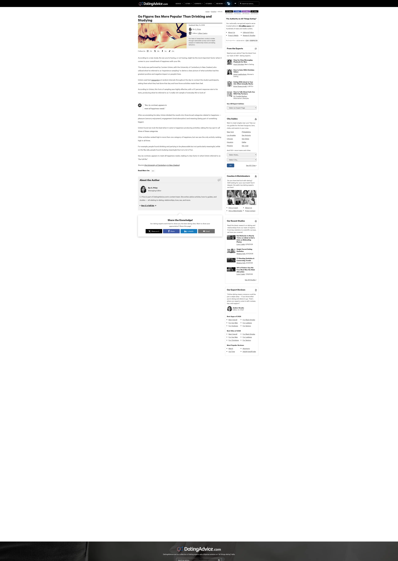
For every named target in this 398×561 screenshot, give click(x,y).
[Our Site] (235, 3)
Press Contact (250, 210)
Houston (230, 142)
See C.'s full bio (147, 205)
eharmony (246, 348)
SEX (153, 171)
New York (230, 132)
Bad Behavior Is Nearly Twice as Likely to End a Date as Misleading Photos (246, 239)
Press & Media (233, 35)
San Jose (245, 145)
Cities (187, 3)
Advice (178, 3)
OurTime (232, 351)
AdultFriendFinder (249, 351)
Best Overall (233, 319)
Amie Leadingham (239, 74)
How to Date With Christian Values (243, 71)
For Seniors (247, 326)
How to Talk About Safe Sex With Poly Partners (244, 93)
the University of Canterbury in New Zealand (161, 165)
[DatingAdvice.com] (153, 4)
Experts (198, 3)
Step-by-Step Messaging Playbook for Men (242, 61)
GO (230, 165)
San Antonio (246, 135)
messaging (155, 80)
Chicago (230, 138)
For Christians (234, 340)
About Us (231, 32)
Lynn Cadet (241, 244)
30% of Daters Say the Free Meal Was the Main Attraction (246, 269)
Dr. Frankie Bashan (240, 96)
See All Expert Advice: (235, 104)
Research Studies (249, 35)
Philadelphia (246, 132)
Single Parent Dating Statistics (244, 250)
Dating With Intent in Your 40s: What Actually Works (243, 83)
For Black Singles (249, 319)
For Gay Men (233, 323)
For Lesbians (247, 323)
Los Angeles (231, 135)
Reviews (219, 3)
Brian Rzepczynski (240, 86)
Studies (209, 3)
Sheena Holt (241, 253)
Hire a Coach (233, 207)
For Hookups (233, 326)
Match (231, 348)
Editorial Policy (248, 32)
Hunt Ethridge (238, 64)
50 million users (245, 26)
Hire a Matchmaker (235, 210)
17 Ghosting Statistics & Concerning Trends (245, 259)
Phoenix (230, 145)
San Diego (245, 138)
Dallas (244, 142)
